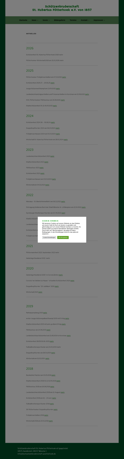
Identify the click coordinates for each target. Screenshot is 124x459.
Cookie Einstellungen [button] (49, 237)
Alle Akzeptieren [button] (63, 237)
